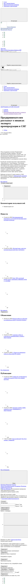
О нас (5, 86)
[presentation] (2, 67)
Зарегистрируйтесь (16, 539)
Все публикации (5, 469)
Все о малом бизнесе (9, 87)
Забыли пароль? (5, 507)
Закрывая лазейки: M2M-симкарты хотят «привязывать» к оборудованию (15, 409)
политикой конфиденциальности (10, 498)
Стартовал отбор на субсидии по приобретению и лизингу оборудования (14, 336)
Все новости (4, 181)
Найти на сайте (5, 51)
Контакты (3, 484)
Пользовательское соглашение (13, 486)
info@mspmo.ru (5, 107)
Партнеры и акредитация (10, 90)
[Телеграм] (4, 32)
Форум (2, 486)
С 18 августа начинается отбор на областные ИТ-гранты (14, 353)
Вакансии (8, 484)
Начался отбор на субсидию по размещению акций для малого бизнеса (15, 319)
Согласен (3, 501)
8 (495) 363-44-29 (14, 106)
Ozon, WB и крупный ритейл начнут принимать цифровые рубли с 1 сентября (15, 279)
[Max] (4, 34)
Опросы (14, 484)
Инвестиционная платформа (11, 89)
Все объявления (5, 370)
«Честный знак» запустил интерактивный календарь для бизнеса (15, 249)
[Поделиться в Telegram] (4, 200)
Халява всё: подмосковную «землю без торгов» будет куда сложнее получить (15, 378)
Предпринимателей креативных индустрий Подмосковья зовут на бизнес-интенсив (15, 219)
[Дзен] (4, 37)
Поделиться (7, 186)
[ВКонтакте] (4, 35)
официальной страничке (20, 175)
